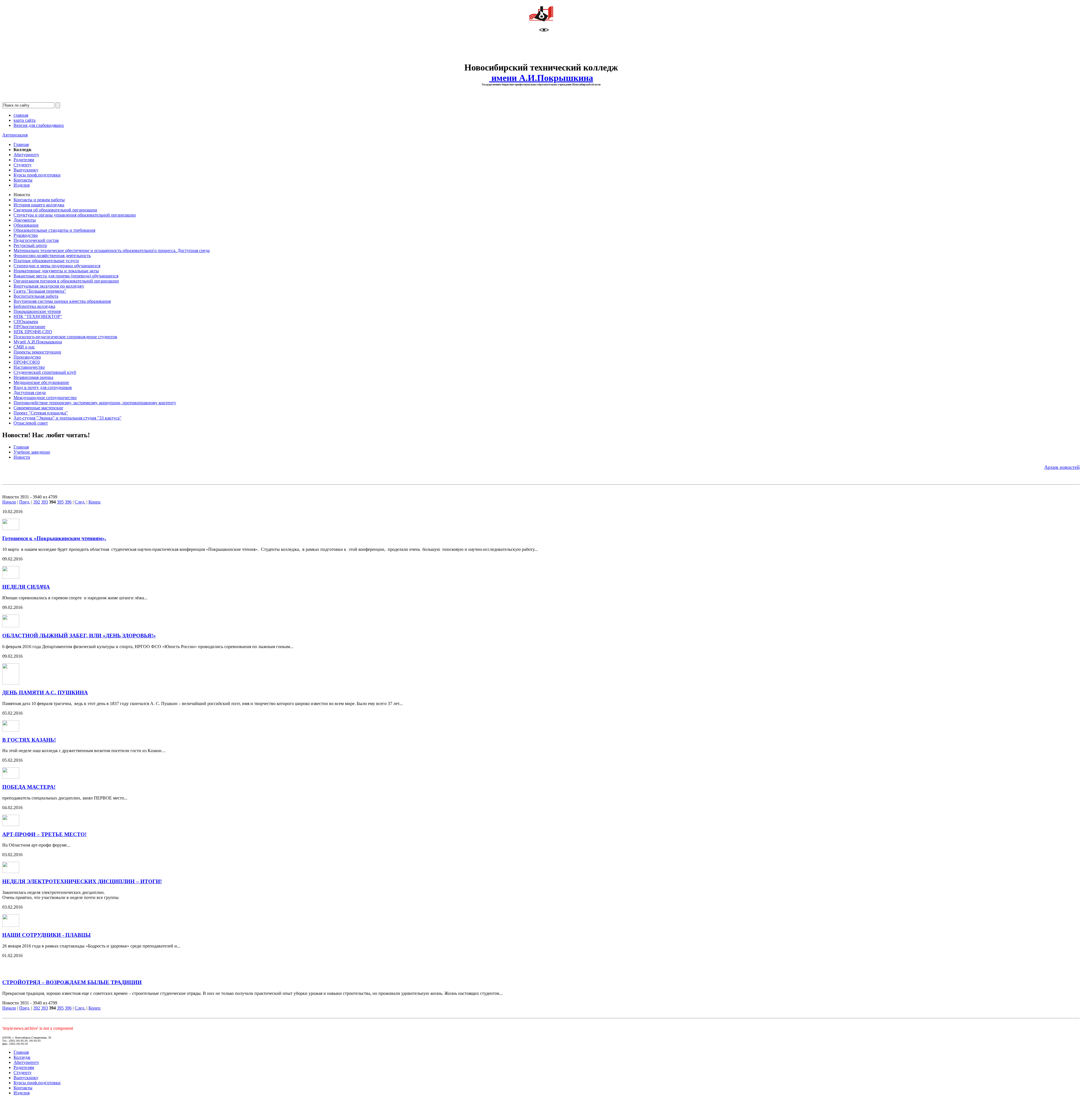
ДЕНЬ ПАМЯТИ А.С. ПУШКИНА (45, 692)
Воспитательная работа (36, 296)
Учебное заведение (32, 452)
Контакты (23, 180)
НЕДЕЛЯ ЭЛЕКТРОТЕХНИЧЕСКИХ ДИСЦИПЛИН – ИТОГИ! (82, 881)
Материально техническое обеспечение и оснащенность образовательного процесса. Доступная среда (112, 250)
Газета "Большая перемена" (40, 291)
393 (44, 502)
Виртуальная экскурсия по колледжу (49, 286)
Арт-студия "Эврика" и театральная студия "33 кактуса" (67, 418)
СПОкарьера (26, 321)
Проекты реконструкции (37, 352)
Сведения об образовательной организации (55, 209)
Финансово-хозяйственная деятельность (52, 255)
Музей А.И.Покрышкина (38, 341)
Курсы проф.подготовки (37, 175)
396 (68, 502)
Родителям (24, 159)
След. (80, 502)
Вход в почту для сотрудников (43, 387)
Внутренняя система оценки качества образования (62, 301)
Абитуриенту (26, 154)
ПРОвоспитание (29, 326)
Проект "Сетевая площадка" (41, 412)
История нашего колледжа (39, 204)
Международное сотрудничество (45, 397)
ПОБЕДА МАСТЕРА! (29, 787)
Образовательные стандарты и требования (54, 230)
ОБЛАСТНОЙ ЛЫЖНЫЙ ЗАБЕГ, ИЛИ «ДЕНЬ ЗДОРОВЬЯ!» (79, 636)
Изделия (22, 185)
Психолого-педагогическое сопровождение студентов (65, 336)
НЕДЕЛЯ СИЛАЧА (26, 587)
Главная (21, 144)
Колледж (22, 1057)
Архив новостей (1062, 467)
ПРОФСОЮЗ (27, 362)
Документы (25, 220)
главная (21, 115)
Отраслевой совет (31, 423)
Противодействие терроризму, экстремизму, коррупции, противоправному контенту (95, 402)
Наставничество (29, 367)
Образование (26, 225)
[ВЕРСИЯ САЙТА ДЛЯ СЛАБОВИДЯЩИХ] (544, 31)
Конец (94, 502)
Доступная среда (30, 392)
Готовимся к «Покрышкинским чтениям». (54, 538)
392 (36, 502)
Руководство (26, 235)
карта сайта (25, 120)
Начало (9, 502)
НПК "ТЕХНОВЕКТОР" (38, 316)
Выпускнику (26, 169)
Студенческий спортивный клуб (45, 372)
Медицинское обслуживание (41, 382)
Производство (27, 357)
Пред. (24, 502)
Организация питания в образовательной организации (66, 281)
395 (60, 502)
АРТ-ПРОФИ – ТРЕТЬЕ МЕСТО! (44, 834)
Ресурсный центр (30, 245)
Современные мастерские (38, 407)
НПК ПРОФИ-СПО (33, 331)
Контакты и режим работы (39, 199)
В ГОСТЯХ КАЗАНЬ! (29, 740)
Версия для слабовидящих (39, 125)
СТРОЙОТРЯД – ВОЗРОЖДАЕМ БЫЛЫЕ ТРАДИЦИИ (72, 982)
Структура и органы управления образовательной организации (75, 215)
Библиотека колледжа (34, 306)
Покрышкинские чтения (37, 311)
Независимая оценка (33, 377)
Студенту (23, 164)
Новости (22, 457)
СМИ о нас (24, 346)
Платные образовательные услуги (46, 260)
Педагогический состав (36, 240)
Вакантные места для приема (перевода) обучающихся (66, 275)
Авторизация (15, 134)
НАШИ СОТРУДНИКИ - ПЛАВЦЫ (46, 935)
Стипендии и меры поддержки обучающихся (57, 265)
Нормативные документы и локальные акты (56, 270)
